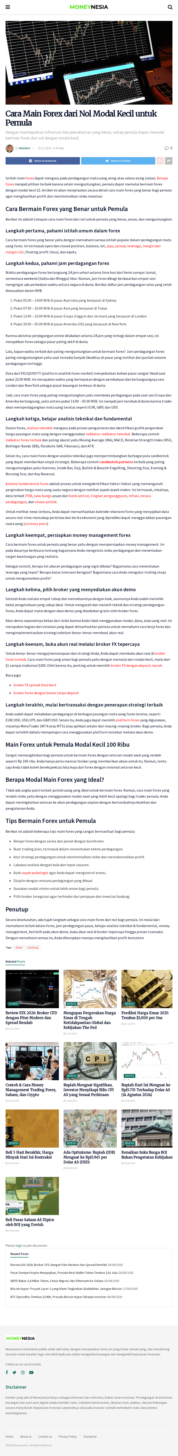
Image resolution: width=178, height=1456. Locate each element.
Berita (71, 1003)
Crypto (14, 1075)
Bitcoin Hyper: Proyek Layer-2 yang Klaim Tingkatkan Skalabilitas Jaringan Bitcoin (66, 1289)
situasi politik (46, 501)
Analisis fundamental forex (27, 483)
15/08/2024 (71, 1100)
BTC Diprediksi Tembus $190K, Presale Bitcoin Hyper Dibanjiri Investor (58, 1297)
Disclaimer (90, 1437)
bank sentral (79, 495)
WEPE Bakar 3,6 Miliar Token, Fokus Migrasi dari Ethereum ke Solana (56, 1281)
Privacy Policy (68, 1437)
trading (33, 947)
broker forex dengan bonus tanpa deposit (46, 692)
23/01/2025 (13, 1100)
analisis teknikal (40, 428)
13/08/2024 (13, 1163)
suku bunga (43, 495)
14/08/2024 (129, 1100)
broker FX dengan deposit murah (136, 665)
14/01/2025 (71, 1033)
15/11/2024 (44, 148)
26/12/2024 (129, 1023)
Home (9, 1437)
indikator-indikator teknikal (108, 434)
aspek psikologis (35, 872)
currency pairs (36, 523)
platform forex (128, 720)
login (19, 1245)
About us (25, 1437)
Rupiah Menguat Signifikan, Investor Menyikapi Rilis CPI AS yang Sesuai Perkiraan (89, 1090)
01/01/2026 (13, 1028)
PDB (28, 495)
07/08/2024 (13, 1230)
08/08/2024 (71, 1168)
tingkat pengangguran (109, 495)
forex (29, 178)
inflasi (134, 495)
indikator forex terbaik (23, 440)
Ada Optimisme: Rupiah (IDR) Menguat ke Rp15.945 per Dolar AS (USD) (89, 1157)
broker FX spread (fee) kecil (34, 685)
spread (120, 246)
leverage (134, 246)
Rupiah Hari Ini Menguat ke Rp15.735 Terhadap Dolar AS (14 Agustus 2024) (145, 1090)
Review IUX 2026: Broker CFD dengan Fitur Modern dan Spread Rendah (31, 1018)
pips (110, 246)
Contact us (45, 1437)
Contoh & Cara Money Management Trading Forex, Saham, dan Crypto (31, 1090)
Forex (60, 148)
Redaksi (24, 148)
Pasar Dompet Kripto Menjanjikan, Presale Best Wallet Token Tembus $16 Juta (64, 1273)
